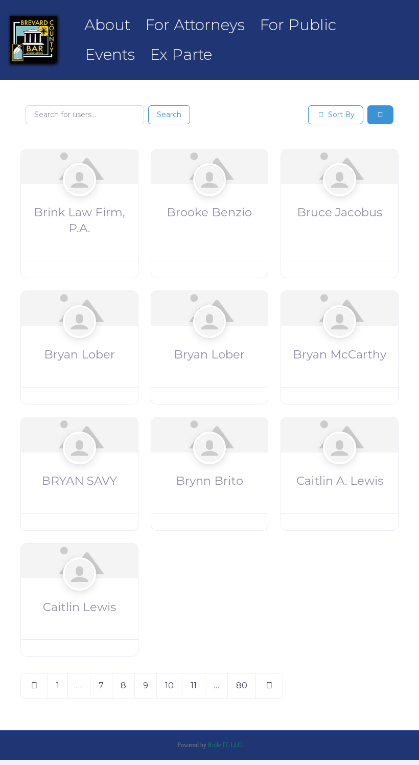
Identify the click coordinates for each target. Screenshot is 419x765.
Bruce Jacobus (339, 212)
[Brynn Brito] (209, 467)
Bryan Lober (79, 354)
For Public (298, 24)
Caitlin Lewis (79, 607)
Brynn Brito (209, 481)
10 (169, 685)
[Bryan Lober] (79, 341)
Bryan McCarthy (339, 354)
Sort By (340, 114)
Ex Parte (181, 54)
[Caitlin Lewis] (79, 593)
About (107, 24)
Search (169, 114)
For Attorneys (195, 24)
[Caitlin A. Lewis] (339, 467)
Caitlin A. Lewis (339, 481)
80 (241, 685)
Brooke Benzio (209, 212)
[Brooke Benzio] (209, 199)
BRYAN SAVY (79, 481)
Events (110, 54)
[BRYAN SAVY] (79, 467)
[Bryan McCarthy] (339, 341)
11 (194, 685)
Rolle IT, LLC (225, 745)
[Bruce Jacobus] (339, 199)
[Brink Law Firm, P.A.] (79, 199)
